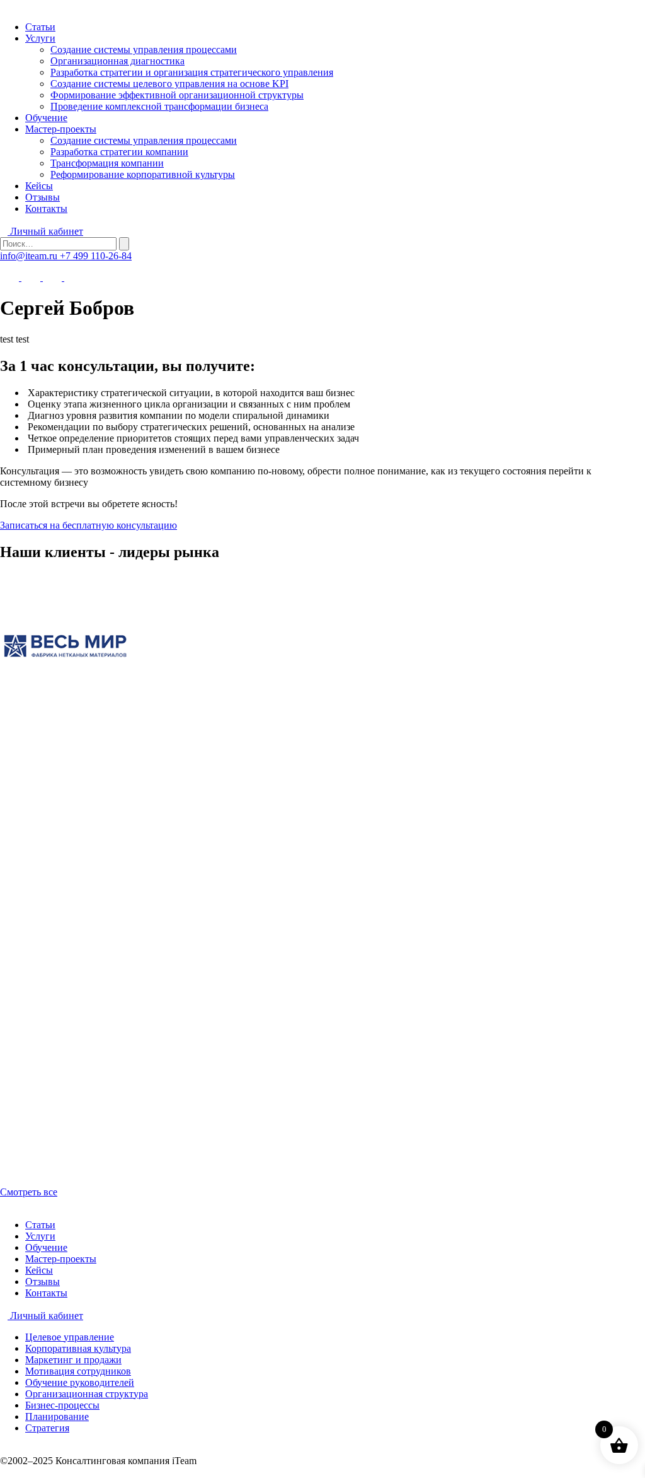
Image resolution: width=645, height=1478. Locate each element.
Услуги (40, 38)
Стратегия (47, 1427)
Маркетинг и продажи (73, 1359)
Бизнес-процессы (62, 1405)
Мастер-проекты (60, 129)
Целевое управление (69, 1337)
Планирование (57, 1416)
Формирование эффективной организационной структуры (177, 95)
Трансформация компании (107, 163)
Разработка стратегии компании (119, 151)
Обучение (46, 117)
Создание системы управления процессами (143, 49)
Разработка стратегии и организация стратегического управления (191, 72)
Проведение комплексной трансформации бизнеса (159, 106)
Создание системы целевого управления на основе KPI (169, 83)
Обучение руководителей (79, 1382)
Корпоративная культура (78, 1348)
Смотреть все (28, 1192)
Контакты (46, 208)
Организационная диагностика (117, 61)
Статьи (40, 26)
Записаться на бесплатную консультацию (88, 525)
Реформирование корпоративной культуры (142, 174)
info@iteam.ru (30, 255)
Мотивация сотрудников (78, 1371)
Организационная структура (86, 1393)
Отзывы (42, 197)
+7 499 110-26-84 (96, 255)
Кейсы (39, 185)
